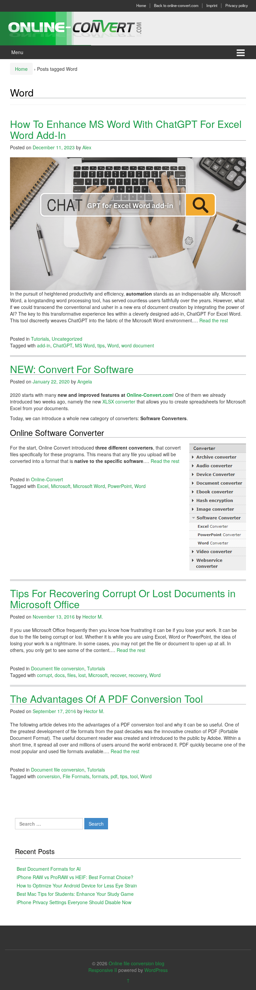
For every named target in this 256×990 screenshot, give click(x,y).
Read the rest (213, 320)
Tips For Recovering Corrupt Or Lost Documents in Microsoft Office (123, 598)
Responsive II (102, 970)
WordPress (156, 970)
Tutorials (40, 338)
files (71, 675)
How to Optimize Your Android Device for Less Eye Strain (77, 885)
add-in (43, 345)
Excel (42, 486)
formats (100, 776)
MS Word (85, 345)
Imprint (211, 5)
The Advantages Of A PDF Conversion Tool (106, 698)
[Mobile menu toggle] (240, 52)
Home (141, 5)
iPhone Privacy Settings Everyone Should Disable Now (74, 902)
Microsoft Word (89, 486)
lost (82, 675)
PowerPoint (120, 486)
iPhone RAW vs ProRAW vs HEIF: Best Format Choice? (75, 877)
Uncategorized (67, 338)
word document (137, 345)
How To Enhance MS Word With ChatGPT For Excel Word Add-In (126, 129)
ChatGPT (62, 345)
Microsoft (60, 486)
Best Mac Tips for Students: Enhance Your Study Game (75, 893)
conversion (48, 776)
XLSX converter (118, 401)
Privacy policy (236, 5)
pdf (114, 776)
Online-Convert (47, 479)
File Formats (76, 776)
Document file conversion (57, 668)
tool (134, 776)
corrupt (44, 675)
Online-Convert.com (149, 394)
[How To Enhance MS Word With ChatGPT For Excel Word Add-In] (128, 223)
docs (60, 675)
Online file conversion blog (136, 963)
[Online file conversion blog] (85, 27)
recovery (138, 675)
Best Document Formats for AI (49, 868)
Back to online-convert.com (176, 5)
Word (113, 345)
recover (118, 675)
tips (101, 345)
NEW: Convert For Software (72, 369)
